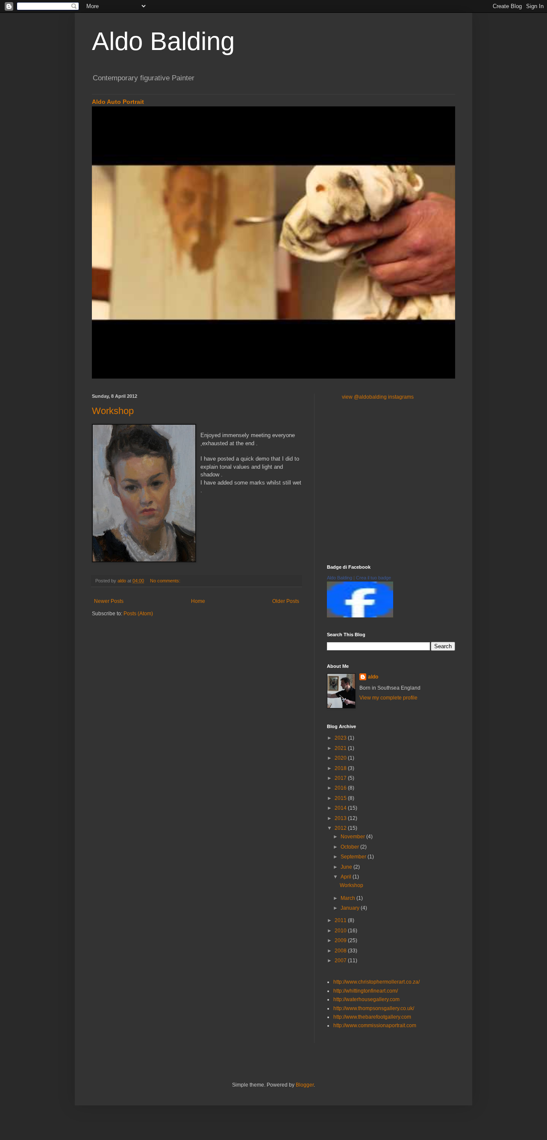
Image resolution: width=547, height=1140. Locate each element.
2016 (341, 788)
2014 (341, 808)
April (347, 877)
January (351, 908)
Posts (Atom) (138, 614)
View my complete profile (388, 698)
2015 (341, 798)
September (354, 857)
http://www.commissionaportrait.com (374, 1025)
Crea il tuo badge (373, 577)
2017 (341, 778)
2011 (341, 920)
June (347, 867)
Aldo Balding (163, 41)
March (348, 898)
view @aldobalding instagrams (378, 397)
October (350, 847)
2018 (341, 768)
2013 (341, 818)
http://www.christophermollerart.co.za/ (376, 982)
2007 (341, 961)
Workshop (113, 410)
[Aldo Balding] (360, 616)
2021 (341, 748)
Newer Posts (109, 601)
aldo (373, 677)
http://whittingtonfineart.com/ (365, 991)
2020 (341, 758)
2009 (341, 940)
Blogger (305, 1085)
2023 (341, 738)
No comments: (166, 580)
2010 (341, 931)
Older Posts (285, 601)
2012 (341, 828)
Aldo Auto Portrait (118, 101)
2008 (341, 951)
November (353, 837)
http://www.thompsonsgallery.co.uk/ (373, 1008)
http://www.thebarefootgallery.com (372, 1017)
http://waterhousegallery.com (366, 999)
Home (198, 601)
